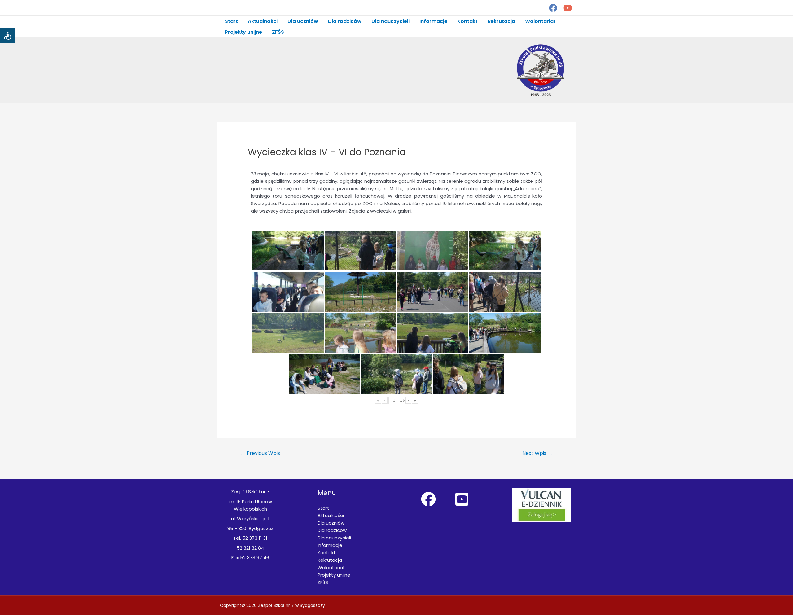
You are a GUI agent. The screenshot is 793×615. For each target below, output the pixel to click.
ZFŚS (278, 32)
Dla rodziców (344, 21)
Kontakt (467, 21)
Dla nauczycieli (390, 21)
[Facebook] (553, 7)
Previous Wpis (260, 453)
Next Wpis (537, 453)
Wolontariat (540, 21)
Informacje (433, 21)
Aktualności (263, 21)
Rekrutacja (501, 21)
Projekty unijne (243, 32)
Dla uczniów (302, 21)
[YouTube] (567, 7)
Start (231, 21)
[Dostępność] (7, 35)
